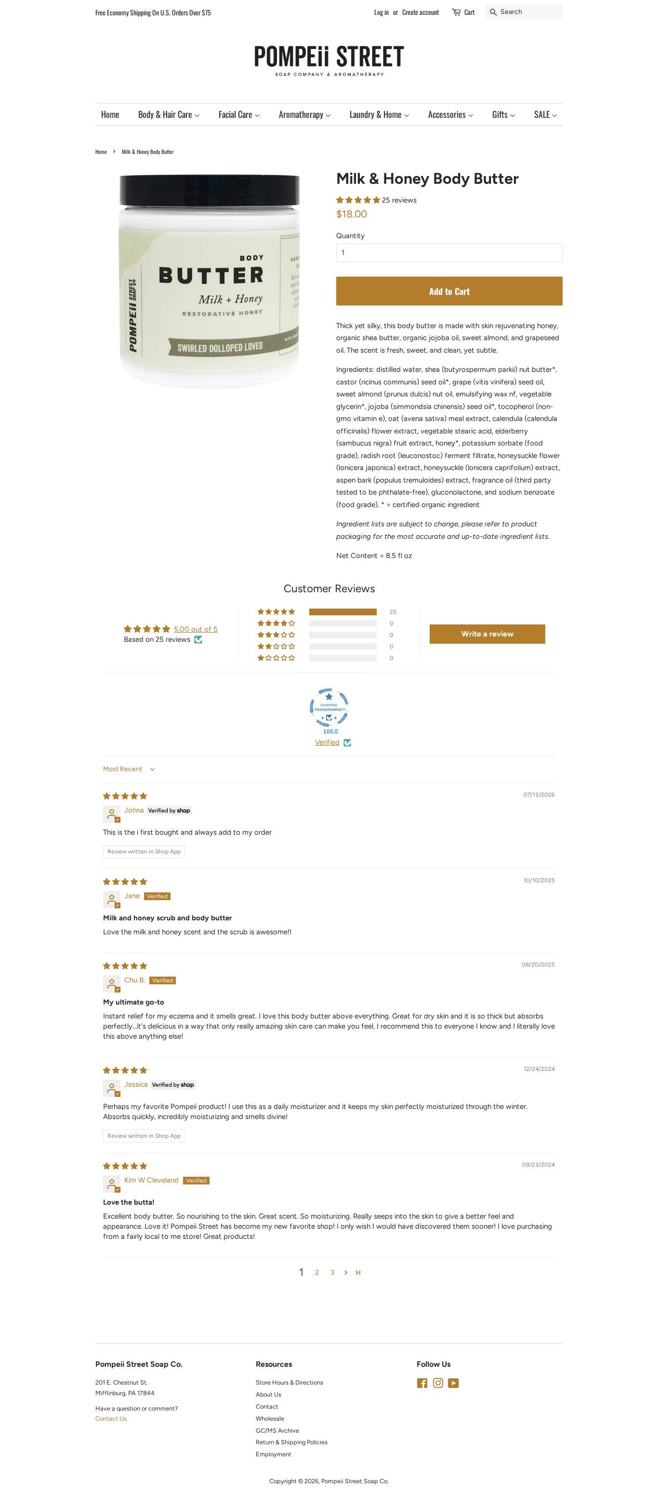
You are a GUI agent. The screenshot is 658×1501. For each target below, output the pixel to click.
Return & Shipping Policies (292, 1442)
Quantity (350, 235)
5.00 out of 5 (196, 629)
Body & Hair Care (166, 114)
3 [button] (332, 1272)
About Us (268, 1394)
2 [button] (317, 1272)
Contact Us (111, 1418)
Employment (273, 1454)
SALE (543, 114)
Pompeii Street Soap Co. (355, 1481)
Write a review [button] (487, 633)
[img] (125, 796)
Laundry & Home (377, 114)
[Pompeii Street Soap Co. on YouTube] (453, 1385)
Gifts (501, 114)
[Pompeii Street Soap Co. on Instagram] (438, 1385)
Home (110, 114)
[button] (359, 200)
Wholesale (270, 1418)
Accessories (448, 114)
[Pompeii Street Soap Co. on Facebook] (422, 1385)
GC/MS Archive (277, 1430)
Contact (267, 1406)
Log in (381, 12)
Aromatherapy (302, 114)
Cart (469, 12)
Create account (420, 12)
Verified (327, 742)
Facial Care (236, 114)
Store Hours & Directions (289, 1382)
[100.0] (329, 707)
